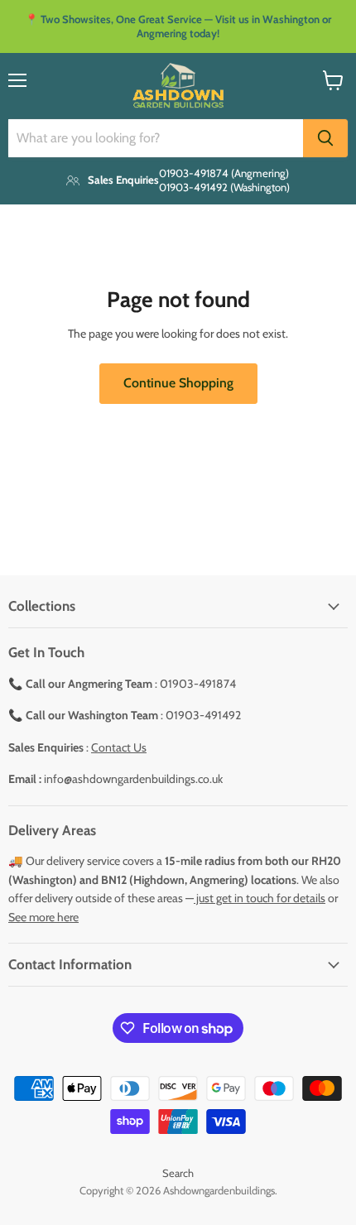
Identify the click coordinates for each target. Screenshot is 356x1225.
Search (178, 1172)
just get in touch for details (259, 898)
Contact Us (119, 747)
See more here (43, 917)
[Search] (325, 138)
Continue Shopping (178, 383)
